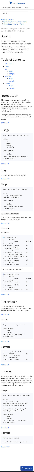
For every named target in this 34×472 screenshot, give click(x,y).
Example (11, 74)
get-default (8, 76)
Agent (22, 24)
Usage (7, 66)
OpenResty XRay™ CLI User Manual (15, 22)
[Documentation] (12, 3)
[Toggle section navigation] (30, 13)
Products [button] (18, 7)
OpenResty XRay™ (7, 20)
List (6, 69)
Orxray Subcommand (10, 24)
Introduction (9, 64)
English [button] (27, 7)
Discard (7, 84)
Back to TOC (5, 123)
